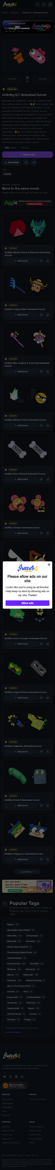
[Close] (49, 564)
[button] (28, 603)
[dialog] (27, 585)
